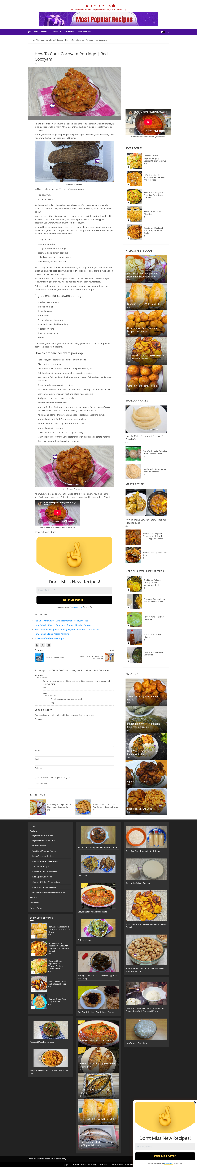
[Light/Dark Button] (163, 32)
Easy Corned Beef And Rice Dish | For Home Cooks (153, 230)
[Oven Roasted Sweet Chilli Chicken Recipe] (39, 984)
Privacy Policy (84, 32)
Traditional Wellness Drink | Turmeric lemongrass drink (152, 582)
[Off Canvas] (29, 32)
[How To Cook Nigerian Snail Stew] (133, 555)
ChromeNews (117, 1164)
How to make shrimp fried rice (153, 212)
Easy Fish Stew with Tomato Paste (92, 912)
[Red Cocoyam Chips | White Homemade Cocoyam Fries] (38, 807)
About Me (57, 32)
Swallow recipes (39, 846)
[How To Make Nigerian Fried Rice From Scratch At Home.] (134, 196)
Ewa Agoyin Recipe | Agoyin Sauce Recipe (96, 1012)
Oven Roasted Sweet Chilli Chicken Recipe (57, 982)
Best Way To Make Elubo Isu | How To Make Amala (155, 452)
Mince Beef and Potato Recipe (49, 638)
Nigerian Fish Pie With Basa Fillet (144, 303)
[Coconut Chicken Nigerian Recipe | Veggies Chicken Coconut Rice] (134, 161)
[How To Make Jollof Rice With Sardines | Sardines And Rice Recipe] (134, 178)
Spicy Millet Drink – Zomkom (138, 883)
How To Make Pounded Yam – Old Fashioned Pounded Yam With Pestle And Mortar (145, 1010)
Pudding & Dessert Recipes (44, 887)
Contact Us (70, 32)
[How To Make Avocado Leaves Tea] (134, 655)
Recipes (44, 32)
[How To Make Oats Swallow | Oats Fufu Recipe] (133, 471)
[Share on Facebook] (37, 645)
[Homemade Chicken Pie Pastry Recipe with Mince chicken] (39, 931)
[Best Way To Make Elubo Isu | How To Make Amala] (133, 453)
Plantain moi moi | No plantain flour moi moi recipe (143, 725)
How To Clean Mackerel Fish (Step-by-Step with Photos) (98, 1143)
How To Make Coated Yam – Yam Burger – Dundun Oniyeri (63, 625)
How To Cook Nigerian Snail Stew (155, 553)
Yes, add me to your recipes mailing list (53, 777)
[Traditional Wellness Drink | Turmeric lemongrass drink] (134, 584)
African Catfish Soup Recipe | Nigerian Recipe (97, 847)
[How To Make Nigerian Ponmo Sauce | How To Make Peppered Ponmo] (133, 537)
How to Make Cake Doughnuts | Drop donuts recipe (144, 329)
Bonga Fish (82, 876)
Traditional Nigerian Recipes (44, 851)
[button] (167, 32)
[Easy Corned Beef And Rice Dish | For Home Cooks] (134, 232)
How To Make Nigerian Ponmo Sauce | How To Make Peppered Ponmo (153, 536)
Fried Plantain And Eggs (139, 808)
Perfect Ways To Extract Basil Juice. (154, 618)
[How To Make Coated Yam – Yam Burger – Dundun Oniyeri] (83, 807)
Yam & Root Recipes (40, 866)
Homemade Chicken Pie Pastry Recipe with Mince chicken (59, 929)
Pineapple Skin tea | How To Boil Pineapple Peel (155, 600)
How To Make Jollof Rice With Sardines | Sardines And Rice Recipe (154, 177)
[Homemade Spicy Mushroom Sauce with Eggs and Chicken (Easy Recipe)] (39, 948)
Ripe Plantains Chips (138, 781)
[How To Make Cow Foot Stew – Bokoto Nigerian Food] (146, 502)
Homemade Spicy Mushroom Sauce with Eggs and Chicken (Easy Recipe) (58, 947)
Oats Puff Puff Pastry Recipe (142, 385)
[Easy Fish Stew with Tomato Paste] (98, 1033)
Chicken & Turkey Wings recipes (46, 882)
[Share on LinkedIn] (48, 645)
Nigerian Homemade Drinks (44, 840)
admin (45, 693)
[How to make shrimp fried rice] (134, 214)
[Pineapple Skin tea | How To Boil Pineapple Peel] (134, 601)
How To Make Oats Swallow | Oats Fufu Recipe (155, 470)
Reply (44, 688)
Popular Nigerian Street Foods (45, 861)
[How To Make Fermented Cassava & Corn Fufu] (146, 419)
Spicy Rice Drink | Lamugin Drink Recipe (143, 851)
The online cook (98, 6)
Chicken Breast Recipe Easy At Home (57, 1000)
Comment (40, 719)
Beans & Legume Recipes (43, 856)
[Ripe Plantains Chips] (146, 774)
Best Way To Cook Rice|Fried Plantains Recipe (142, 752)
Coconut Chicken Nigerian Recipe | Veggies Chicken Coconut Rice (155, 159)
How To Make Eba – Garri (137, 1043)
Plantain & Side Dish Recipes (44, 871)
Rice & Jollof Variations (42, 877)
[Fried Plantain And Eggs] (146, 801)
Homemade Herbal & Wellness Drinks (48, 892)
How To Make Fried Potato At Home (52, 633)
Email (37, 759)
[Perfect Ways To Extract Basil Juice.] (134, 619)
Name (37, 750)
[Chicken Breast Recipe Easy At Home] (39, 1001)
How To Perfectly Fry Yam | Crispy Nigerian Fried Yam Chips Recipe (67, 629)
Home (35, 32)
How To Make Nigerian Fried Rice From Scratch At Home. (154, 195)
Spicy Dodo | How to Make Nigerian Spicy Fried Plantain (146, 357)
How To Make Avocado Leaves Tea (153, 653)
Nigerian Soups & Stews (42, 835)
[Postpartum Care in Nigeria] (134, 637)
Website (38, 768)
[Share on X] (42, 645)
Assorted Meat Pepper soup (42, 1042)
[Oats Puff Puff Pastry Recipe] (146, 378)
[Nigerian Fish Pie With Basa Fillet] (146, 296)
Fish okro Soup (84, 940)
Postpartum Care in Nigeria (152, 635)
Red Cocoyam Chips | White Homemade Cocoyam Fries (61, 620)
